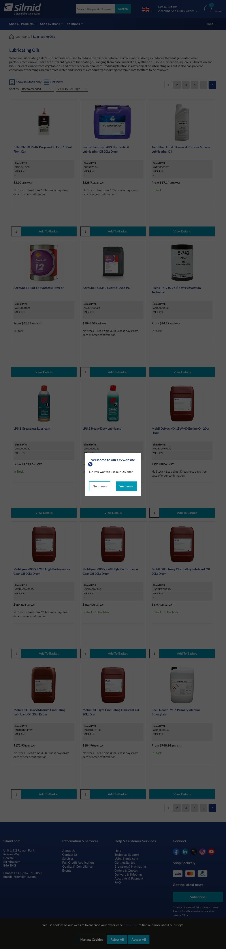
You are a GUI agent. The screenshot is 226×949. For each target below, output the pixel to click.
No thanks (100, 486)
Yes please (126, 486)
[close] (90, 464)
